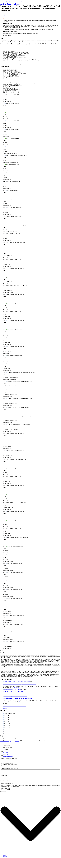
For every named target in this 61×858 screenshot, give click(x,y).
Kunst (4, 14)
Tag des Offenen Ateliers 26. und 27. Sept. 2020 (14, 706)
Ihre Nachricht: (4, 775)
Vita (3, 13)
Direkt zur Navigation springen (6, 0)
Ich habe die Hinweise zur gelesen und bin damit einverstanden (16, 777)
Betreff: (2, 763)
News (4, 15)
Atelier (4, 16)
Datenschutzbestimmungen (5, 741)
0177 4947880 (5, 754)
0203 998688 (5, 752)
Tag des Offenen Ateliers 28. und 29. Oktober (14, 691)
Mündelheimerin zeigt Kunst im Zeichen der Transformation (17, 698)
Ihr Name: (3, 764)
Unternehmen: (4, 765)
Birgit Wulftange (10, 4)
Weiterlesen (16, 687)
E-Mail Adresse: (4, 766)
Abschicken (3, 791)
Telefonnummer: (4, 768)
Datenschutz (5, 856)
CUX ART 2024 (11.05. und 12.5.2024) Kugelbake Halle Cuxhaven (19, 684)
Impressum (17, 741)
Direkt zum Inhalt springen (17, 0)
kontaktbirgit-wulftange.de (8, 756)
